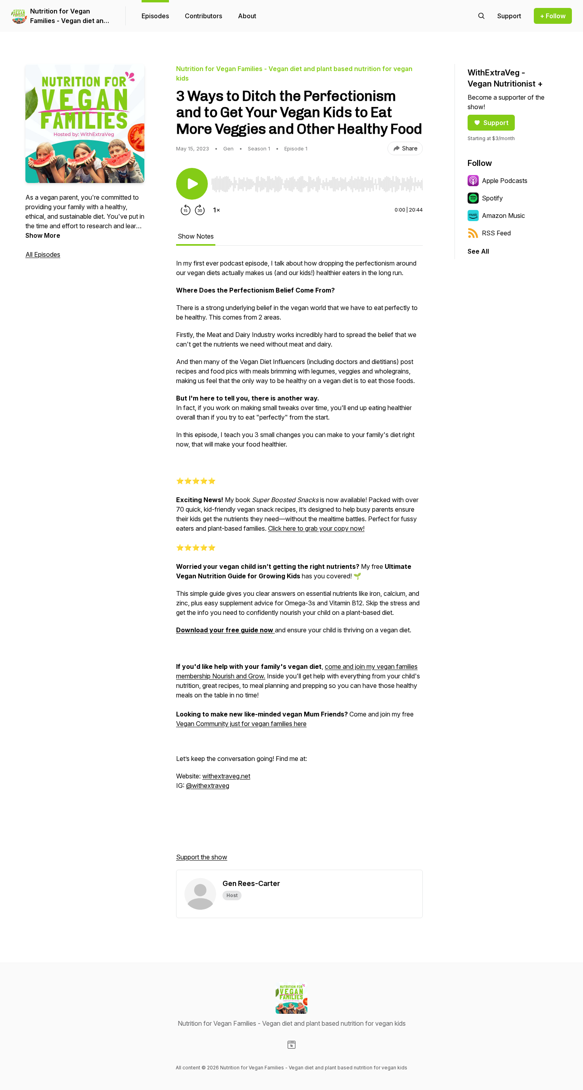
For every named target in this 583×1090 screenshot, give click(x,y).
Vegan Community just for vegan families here (241, 724)
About (247, 16)
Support (495, 123)
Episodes (155, 16)
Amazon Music (503, 216)
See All (478, 251)
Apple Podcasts (504, 181)
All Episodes (42, 254)
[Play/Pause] (192, 184)
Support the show (201, 857)
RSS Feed (496, 233)
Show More (42, 235)
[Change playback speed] (216, 210)
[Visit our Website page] (291, 1045)
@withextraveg (207, 786)
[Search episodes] (481, 16)
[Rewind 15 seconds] (185, 210)
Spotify (492, 198)
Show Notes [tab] (196, 236)
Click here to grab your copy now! (316, 528)
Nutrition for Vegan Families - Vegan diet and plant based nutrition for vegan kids (68, 16)
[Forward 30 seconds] (199, 210)
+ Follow (553, 16)
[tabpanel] (299, 564)
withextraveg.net (226, 776)
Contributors (203, 16)
